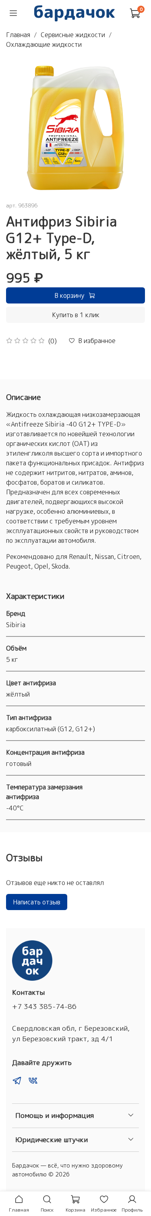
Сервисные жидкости (73, 34)
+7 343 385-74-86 (44, 1006)
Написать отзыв (36, 902)
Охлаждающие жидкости (44, 44)
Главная (18, 34)
